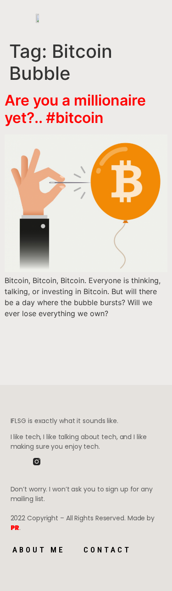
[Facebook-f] (14, 461)
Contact (107, 549)
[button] (85, 18)
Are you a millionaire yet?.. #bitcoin (75, 109)
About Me (38, 549)
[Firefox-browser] (59, 461)
